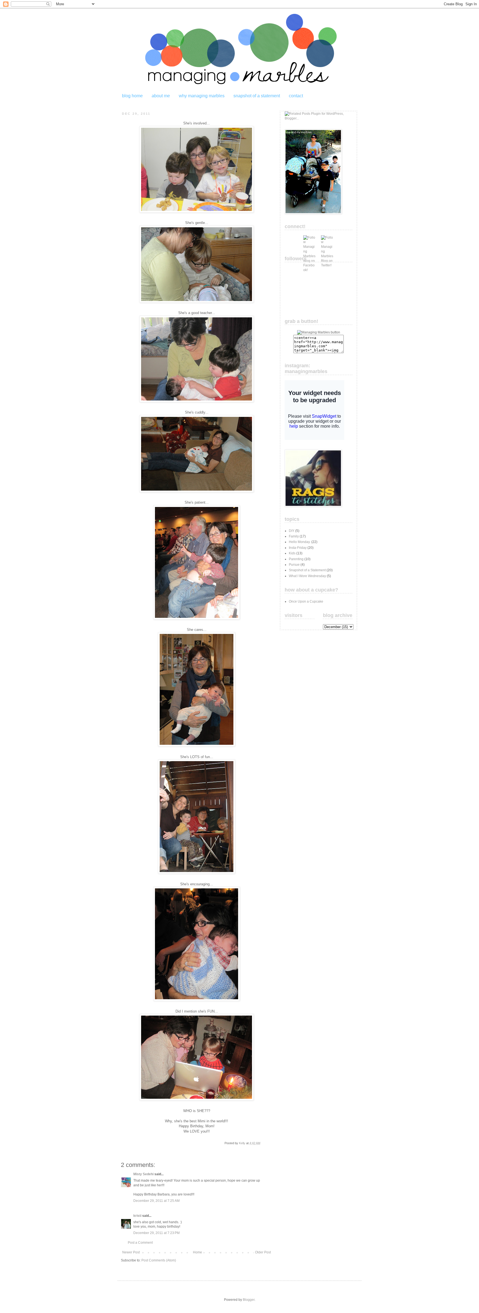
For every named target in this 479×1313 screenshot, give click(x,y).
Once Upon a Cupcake (306, 601)
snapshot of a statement (256, 95)
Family (294, 536)
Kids (292, 553)
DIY (291, 531)
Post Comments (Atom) (158, 1260)
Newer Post (131, 1252)
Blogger (248, 1300)
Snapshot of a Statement (307, 570)
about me (161, 95)
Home (197, 1252)
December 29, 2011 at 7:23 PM (156, 1233)
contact (296, 95)
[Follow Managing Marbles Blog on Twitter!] (327, 241)
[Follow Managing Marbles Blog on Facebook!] (309, 241)
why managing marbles (202, 95)
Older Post (263, 1252)
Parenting (296, 559)
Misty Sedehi (143, 1174)
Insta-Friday (298, 548)
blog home (132, 95)
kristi (137, 1216)
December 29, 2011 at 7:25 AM (156, 1201)
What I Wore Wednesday (307, 576)
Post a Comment (140, 1243)
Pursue (294, 565)
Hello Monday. (299, 542)
